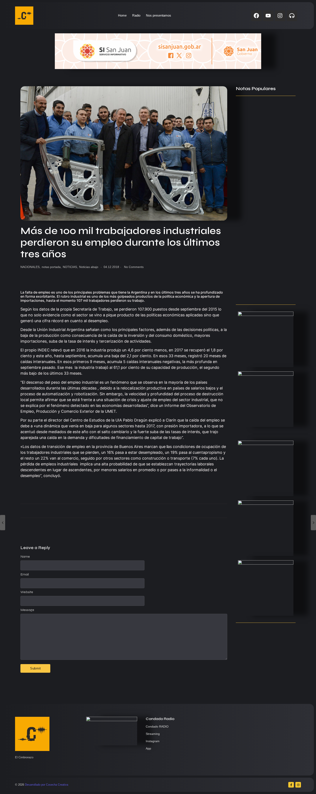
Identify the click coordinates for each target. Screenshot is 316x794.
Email (24, 574)
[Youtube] (268, 15)
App (148, 748)
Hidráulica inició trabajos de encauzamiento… (259, 166)
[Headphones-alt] (292, 15)
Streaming (153, 734)
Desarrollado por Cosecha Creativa (46, 784)
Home (122, 15)
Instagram (153, 741)
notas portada (51, 267)
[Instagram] (280, 15)
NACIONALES (30, 267)
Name (25, 556)
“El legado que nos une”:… (257, 293)
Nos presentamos (158, 15)
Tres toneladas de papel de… (260, 240)
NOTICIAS (70, 267)
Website (26, 592)
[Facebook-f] (291, 785)
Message (27, 610)
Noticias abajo (88, 267)
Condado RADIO (157, 726)
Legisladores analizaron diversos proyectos (264, 263)
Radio (136, 15)
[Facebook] (256, 15)
